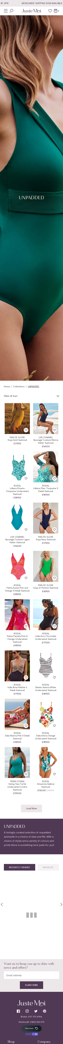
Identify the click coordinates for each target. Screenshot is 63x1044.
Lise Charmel (46, 437)
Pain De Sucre (17, 437)
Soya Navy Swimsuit (46, 539)
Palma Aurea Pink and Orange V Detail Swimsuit (17, 589)
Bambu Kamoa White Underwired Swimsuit (46, 688)
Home (7, 386)
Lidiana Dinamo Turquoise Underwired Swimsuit (17, 491)
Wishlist (48, 867)
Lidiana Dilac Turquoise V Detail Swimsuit (45, 489)
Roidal (17, 486)
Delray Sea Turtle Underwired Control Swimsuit (17, 786)
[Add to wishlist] (26, 430)
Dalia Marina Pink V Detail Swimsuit (17, 737)
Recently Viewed (19, 867)
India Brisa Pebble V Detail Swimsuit (17, 688)
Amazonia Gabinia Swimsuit (45, 785)
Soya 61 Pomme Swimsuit (45, 587)
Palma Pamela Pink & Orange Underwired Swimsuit (17, 639)
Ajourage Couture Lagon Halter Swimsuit (17, 541)
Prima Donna (17, 781)
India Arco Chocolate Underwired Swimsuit (46, 637)
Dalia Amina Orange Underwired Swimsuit (46, 737)
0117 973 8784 (35, 1016)
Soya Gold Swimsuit (17, 440)
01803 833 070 (37, 1021)
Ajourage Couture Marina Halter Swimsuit (45, 441)
